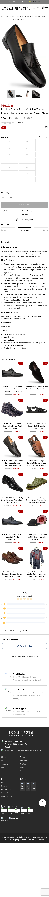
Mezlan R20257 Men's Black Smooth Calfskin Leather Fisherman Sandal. (36, 426)
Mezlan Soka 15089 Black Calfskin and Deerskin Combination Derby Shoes (12, 389)
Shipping (4, 782)
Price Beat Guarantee (9, 789)
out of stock (24, 205)
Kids (2, 767)
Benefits (23, 771)
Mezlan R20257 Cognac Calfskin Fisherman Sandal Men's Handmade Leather (36, 463)
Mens (3, 760)
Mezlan (7, 105)
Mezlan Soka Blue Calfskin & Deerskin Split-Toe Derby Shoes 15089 (12, 537)
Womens (4, 764)
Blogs (22, 767)
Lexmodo (40, 840)
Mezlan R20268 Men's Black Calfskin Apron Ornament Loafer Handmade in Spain (12, 463)
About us (23, 760)
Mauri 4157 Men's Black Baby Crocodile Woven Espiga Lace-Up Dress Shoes (12, 500)
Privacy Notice (6, 796)
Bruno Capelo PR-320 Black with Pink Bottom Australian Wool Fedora (37, 537)
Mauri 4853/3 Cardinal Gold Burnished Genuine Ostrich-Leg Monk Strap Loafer (12, 574)
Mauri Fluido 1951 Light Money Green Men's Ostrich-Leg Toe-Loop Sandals (36, 500)
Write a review (26, 646)
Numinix (23, 840)
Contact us (24, 764)
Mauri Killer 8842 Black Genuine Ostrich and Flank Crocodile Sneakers (12, 426)
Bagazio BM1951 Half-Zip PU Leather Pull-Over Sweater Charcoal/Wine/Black (36, 574)
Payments (4, 793)
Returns (4, 786)
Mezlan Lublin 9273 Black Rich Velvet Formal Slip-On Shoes (37, 388)
